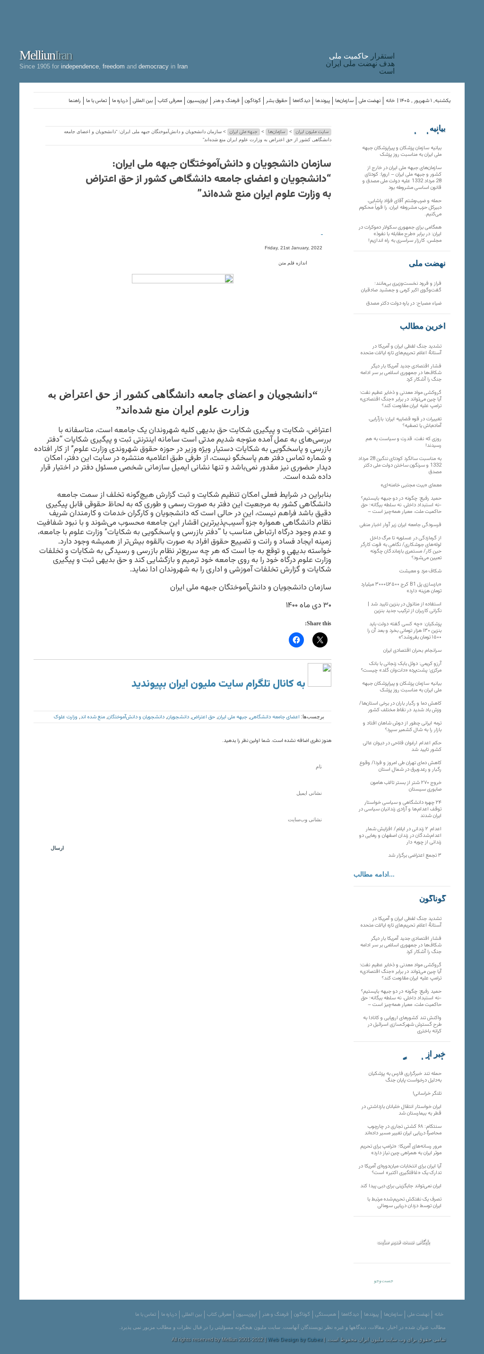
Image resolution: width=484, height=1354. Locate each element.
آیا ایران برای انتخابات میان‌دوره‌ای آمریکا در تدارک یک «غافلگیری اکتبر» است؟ (400, 1169)
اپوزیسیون (197, 101)
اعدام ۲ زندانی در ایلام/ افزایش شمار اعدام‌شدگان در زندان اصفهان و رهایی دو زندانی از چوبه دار (400, 835)
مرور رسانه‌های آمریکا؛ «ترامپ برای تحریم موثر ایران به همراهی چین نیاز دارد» (400, 1149)
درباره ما (120, 101)
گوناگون (253, 101)
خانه (390, 101)
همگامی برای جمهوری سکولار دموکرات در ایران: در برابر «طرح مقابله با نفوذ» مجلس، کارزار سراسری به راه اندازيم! (400, 234)
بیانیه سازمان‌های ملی (427, 128)
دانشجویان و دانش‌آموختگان (136, 717)
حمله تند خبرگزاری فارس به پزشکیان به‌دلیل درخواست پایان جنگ (405, 1077)
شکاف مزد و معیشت (420, 571)
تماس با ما (96, 101)
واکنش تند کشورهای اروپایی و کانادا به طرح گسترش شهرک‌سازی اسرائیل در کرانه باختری (402, 1024)
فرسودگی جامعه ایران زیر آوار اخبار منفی (400, 525)
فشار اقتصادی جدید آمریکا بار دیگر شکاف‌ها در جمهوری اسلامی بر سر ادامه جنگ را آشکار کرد (400, 372)
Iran (432, 39)
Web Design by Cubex (295, 1340)
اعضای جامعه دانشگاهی (275, 717)
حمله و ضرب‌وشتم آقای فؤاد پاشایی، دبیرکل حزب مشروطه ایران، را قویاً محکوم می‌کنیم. (400, 207)
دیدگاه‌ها (301, 101)
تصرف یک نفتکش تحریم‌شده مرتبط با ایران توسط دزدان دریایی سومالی (404, 1202)
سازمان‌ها (344, 101)
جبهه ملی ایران (244, 132)
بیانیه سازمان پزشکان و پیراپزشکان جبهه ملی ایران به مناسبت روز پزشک (401, 151)
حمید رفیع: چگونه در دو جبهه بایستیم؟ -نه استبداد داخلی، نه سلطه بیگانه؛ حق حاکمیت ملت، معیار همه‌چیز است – (401, 505)
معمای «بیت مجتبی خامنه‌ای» (410, 485)
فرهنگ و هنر (226, 101)
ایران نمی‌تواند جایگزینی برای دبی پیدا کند (400, 1186)
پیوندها (322, 101)
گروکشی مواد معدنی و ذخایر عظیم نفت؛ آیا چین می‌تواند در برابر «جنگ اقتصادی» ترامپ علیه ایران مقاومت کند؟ (400, 399)
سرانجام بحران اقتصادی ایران (412, 651)
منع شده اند (92, 717)
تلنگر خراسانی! (427, 1094)
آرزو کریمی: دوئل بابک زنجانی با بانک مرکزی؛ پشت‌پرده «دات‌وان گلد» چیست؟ (401, 667)
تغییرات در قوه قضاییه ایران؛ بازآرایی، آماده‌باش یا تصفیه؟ (404, 422)
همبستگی (325, 1315)
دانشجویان (178, 717)
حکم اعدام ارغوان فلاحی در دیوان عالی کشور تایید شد (402, 746)
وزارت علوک (66, 717)
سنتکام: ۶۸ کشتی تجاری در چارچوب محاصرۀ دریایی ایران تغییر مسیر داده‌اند (402, 1130)
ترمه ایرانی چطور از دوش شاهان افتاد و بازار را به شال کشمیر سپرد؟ (402, 726)
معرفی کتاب (170, 101)
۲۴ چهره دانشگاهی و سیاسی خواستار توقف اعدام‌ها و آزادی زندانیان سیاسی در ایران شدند (400, 809)
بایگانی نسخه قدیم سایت (403, 1241)
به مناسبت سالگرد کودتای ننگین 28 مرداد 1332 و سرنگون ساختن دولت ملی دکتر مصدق (399, 465)
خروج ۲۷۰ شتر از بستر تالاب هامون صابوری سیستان (406, 786)
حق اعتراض (203, 717)
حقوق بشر (276, 101)
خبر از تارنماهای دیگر (422, 1054)
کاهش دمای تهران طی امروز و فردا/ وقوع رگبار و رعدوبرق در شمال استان (400, 766)
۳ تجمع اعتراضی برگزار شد (414, 856)
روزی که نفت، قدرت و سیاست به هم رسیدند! (403, 442)
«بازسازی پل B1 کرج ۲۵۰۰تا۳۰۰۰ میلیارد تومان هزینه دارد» (401, 587)
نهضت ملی (369, 101)
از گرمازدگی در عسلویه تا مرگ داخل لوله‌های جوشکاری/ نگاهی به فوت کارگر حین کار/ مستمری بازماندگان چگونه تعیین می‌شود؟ (401, 548)
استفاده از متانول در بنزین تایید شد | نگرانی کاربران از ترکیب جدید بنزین (404, 607)
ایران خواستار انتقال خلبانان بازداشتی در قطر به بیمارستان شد (401, 1110)
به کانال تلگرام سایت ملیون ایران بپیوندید (219, 684)
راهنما (75, 101)
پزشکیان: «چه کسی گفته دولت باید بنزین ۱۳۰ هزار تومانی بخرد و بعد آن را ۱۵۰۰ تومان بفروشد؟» (404, 630)
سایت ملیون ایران (312, 132)
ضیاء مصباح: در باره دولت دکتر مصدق (403, 303)
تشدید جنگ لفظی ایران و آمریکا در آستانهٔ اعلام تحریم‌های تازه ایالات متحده (401, 349)
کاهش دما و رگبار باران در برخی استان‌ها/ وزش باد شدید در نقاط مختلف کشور (400, 706)
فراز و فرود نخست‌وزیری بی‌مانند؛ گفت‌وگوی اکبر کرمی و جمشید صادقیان (401, 287)
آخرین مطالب (423, 326)
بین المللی (143, 101)
